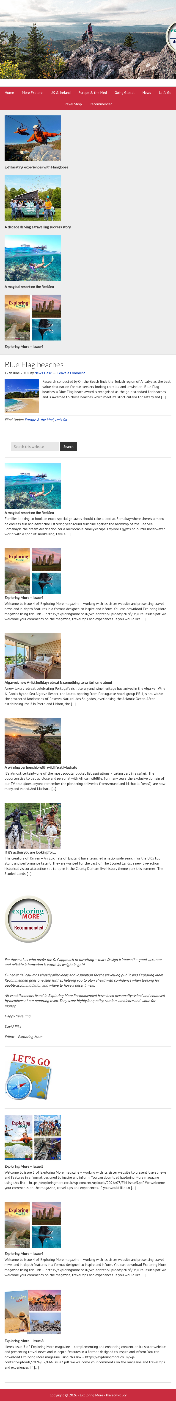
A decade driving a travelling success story (38, 227)
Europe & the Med (39, 419)
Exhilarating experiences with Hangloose (36, 167)
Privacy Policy (116, 1395)
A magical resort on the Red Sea (29, 286)
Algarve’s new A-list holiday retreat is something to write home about (58, 682)
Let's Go (61, 419)
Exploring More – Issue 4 (24, 346)
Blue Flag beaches (34, 364)
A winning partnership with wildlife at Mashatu (41, 767)
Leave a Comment (71, 373)
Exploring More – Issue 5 (24, 1166)
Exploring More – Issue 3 (24, 1340)
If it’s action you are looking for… (30, 852)
